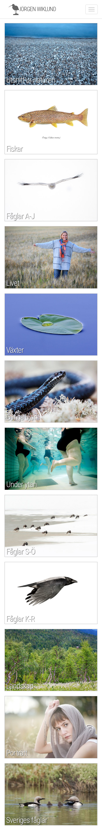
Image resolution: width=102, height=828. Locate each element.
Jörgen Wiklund (37, 9)
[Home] (14, 9)
